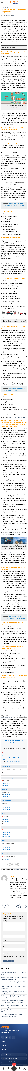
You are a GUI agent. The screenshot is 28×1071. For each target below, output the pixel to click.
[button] (2, 2)
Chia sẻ (6, 7)
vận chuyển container (11, 553)
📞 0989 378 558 (6, 794)
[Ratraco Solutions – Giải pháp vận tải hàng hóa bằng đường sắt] (14, 2)
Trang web (5, 947)
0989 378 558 (11, 752)
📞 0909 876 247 (6, 772)
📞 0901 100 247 (6, 832)
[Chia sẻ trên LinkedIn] (20, 864)
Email (4, 940)
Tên (4, 933)
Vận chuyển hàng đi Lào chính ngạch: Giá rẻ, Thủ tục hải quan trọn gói (14, 983)
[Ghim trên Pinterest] (18, 864)
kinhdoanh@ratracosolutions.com (14, 754)
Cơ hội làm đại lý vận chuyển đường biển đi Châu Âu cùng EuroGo (14, 996)
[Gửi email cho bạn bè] (15, 864)
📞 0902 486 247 (6, 834)
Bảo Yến (14, 15)
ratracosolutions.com (13, 755)
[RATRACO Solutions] (14, 1027)
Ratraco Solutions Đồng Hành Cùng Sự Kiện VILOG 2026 (13, 973)
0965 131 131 (18, 752)
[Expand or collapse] (25, 47)
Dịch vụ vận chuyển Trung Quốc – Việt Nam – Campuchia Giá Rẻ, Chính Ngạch (12, 1015)
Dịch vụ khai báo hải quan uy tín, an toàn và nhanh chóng (13, 1010)
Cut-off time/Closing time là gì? (17, 417)
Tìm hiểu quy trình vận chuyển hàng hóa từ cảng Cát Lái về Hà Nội (21, 905)
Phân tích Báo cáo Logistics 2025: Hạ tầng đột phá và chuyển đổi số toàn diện (13, 992)
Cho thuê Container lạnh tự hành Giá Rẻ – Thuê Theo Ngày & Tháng (14, 987)
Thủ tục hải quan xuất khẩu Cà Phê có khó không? (6, 905)
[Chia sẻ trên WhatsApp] (7, 864)
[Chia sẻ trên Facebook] (10, 864)
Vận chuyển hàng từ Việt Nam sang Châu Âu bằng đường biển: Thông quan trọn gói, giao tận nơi (13, 1001)
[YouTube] (6, 1037)
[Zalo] (10, 1037)
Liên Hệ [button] (3, 1049)
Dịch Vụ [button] (3, 1041)
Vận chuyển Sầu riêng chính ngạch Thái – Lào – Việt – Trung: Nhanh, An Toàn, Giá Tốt (14, 1006)
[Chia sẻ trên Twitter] (12, 864)
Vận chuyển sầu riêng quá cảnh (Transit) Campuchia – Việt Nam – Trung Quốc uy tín (14, 978)
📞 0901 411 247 (6, 774)
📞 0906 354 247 (6, 821)
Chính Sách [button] (4, 1045)
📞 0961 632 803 (6, 809)
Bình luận (5, 921)
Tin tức (3, 7)
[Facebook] (2, 1037)
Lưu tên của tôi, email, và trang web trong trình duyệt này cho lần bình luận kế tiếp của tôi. (13, 956)
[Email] (13, 1037)
